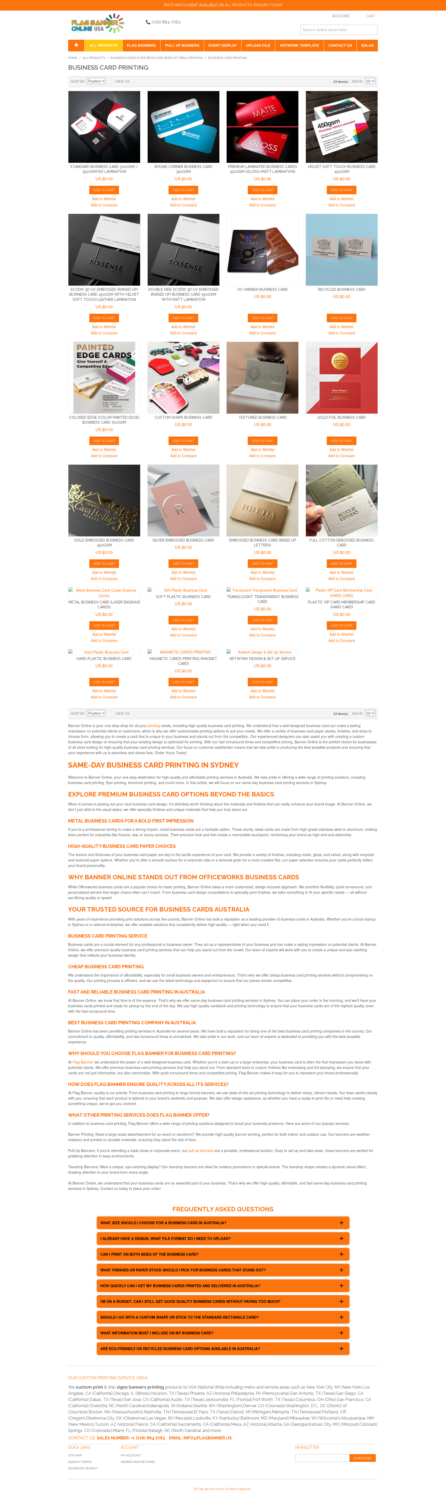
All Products (103, 45)
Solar (367, 45)
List (144, 81)
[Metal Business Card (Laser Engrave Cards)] (104, 593)
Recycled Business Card (341, 289)
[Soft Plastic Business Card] (183, 590)
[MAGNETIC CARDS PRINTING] (183, 652)
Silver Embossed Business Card (183, 540)
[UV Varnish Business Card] (262, 250)
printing (154, 725)
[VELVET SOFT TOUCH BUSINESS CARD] (342, 127)
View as (122, 81)
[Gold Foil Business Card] (342, 378)
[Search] (373, 30)
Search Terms (79, 1462)
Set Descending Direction (110, 81)
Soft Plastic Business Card (183, 597)
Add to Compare (104, 204)
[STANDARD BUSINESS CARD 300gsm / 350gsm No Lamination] (104, 127)
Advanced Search (82, 1468)
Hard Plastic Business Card (104, 659)
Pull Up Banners (182, 45)
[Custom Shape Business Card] (183, 378)
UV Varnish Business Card (262, 289)
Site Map (75, 1455)
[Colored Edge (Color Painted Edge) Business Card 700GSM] (104, 378)
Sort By (78, 81)
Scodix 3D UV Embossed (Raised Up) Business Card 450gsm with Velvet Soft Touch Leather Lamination (104, 294)
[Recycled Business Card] (342, 250)
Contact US (340, 45)
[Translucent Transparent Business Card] (262, 590)
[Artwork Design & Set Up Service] (262, 652)
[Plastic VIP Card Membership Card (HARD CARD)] (342, 593)
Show (357, 81)
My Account (131, 1455)
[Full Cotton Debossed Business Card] (342, 500)
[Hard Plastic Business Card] (104, 652)
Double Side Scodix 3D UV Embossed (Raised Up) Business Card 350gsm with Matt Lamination (183, 294)
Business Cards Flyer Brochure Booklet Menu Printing (156, 58)
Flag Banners (141, 45)
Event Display (223, 45)
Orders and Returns (138, 1462)
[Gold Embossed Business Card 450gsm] (104, 500)
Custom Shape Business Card (183, 417)
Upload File (258, 45)
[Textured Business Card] (262, 378)
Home (72, 58)
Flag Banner (82, 1062)
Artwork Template (299, 45)
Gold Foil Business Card (341, 417)
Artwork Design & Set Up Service (262, 659)
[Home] (76, 45)
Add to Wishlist (104, 198)
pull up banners (200, 1150)
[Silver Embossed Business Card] (183, 500)
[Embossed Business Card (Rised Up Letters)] (262, 500)
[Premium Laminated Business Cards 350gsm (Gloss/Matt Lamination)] (262, 127)
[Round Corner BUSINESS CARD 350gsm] (183, 127)
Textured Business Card (262, 417)
